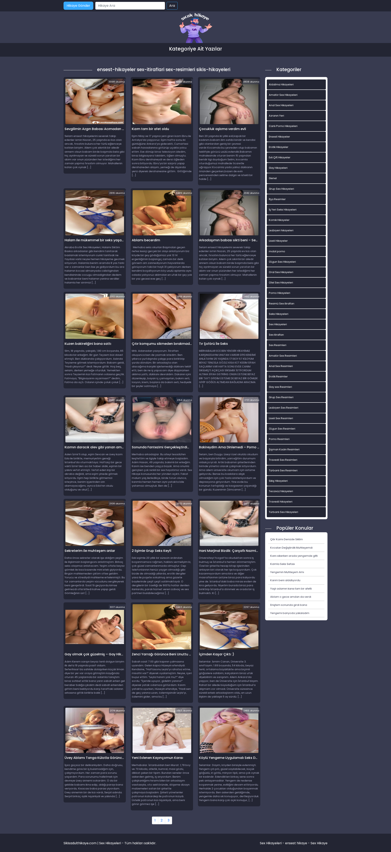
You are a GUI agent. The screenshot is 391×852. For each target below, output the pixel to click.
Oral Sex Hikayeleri (281, 272)
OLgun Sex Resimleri (282, 428)
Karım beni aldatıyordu (285, 580)
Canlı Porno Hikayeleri (283, 126)
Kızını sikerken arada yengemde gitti (294, 556)
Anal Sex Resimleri (281, 366)
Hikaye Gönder (78, 5)
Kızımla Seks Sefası (282, 564)
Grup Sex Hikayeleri (281, 189)
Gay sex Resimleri (280, 387)
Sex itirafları (276, 334)
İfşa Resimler (277, 199)
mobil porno (277, 251)
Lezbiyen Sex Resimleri (283, 407)
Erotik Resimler (278, 376)
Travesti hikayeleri (280, 501)
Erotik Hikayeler (278, 147)
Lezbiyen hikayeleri (281, 230)
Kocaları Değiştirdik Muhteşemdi (291, 547)
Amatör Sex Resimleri (283, 355)
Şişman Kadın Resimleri (284, 449)
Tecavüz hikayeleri (281, 491)
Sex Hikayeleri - (272, 843)
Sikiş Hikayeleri (278, 481)
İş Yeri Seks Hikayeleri (283, 209)
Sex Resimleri (277, 345)
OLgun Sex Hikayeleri (282, 261)
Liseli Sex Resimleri (281, 418)
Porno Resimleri (279, 439)
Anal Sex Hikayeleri (281, 105)
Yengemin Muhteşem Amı (287, 572)
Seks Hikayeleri (278, 314)
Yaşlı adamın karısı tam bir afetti (291, 588)
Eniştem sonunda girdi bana (288, 605)
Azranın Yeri (276, 115)
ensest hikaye (296, 843)
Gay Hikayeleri (278, 168)
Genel (273, 178)
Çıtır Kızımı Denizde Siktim (286, 539)
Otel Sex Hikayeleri (281, 282)
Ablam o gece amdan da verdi (290, 596)
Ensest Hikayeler (279, 136)
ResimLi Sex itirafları (281, 303)
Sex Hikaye (319, 843)
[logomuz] (195, 28)
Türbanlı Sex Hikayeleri (283, 512)
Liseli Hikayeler (278, 240)
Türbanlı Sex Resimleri (283, 470)
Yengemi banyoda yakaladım (289, 613)
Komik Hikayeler (279, 220)
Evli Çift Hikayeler (279, 157)
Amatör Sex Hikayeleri (283, 95)
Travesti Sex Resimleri (283, 460)
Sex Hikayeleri (278, 324)
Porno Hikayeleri (279, 293)
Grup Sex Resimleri (281, 397)
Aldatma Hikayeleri (281, 84)
